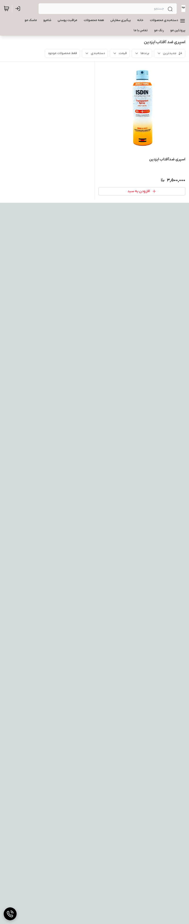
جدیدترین (169, 53)
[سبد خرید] (6, 8)
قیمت (123, 53)
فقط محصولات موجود (62, 53)
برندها (145, 53)
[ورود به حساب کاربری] (18, 8)
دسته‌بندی (98, 53)
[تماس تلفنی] (10, 913)
